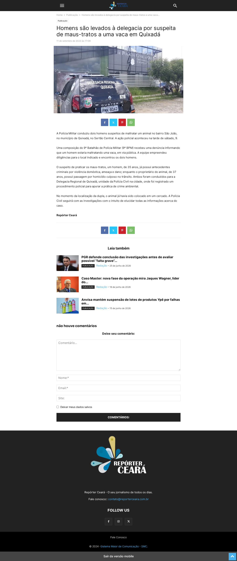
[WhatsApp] (131, 122)
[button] (62, 5)
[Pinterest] (122, 122)
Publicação (72, 15)
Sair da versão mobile (119, 556)
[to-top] (232, 555)
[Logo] (118, 472)
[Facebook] (104, 122)
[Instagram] (118, 521)
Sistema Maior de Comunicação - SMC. (124, 546)
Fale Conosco (118, 537)
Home (59, 15)
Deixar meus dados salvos (76, 406)
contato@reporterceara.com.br (128, 499)
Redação (101, 265)
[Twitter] (113, 122)
